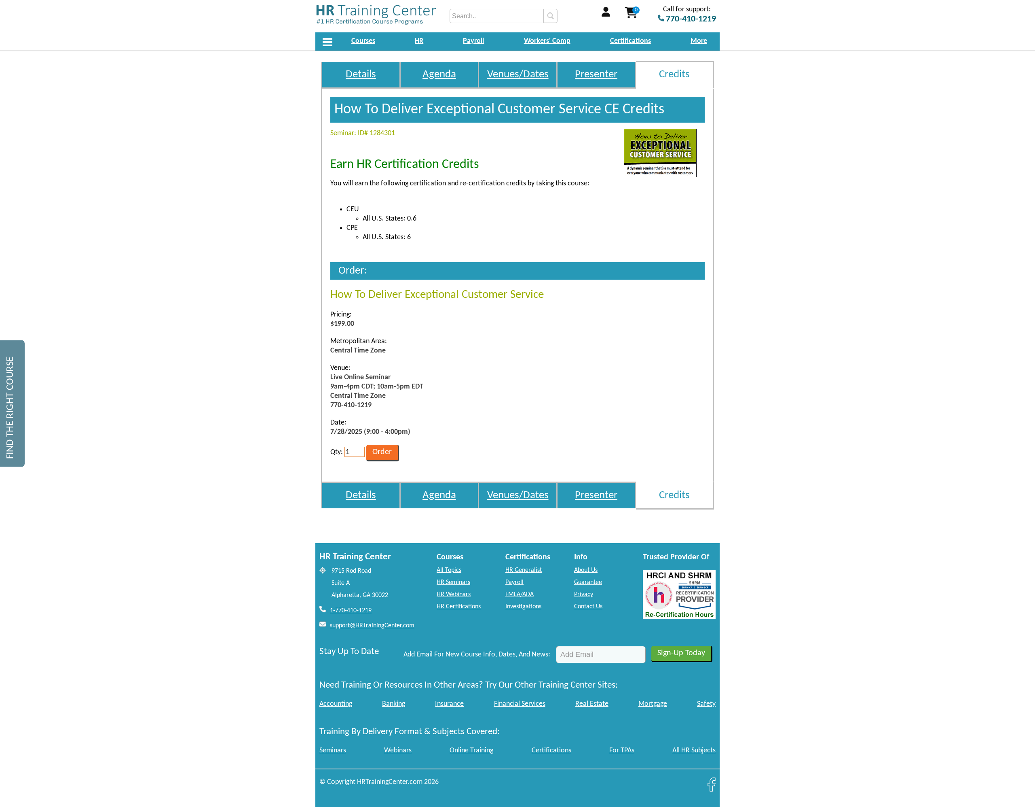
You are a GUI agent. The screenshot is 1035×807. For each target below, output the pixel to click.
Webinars (398, 750)
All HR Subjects (694, 750)
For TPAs (621, 750)
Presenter (596, 74)
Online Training (471, 750)
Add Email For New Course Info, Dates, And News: (476, 654)
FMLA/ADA (519, 594)
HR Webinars (454, 594)
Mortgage (652, 704)
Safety (706, 704)
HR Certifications (459, 606)
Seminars (332, 750)
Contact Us (588, 606)
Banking (393, 704)
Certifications (630, 41)
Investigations (523, 606)
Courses (363, 41)
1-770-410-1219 (351, 610)
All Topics (449, 570)
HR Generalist (523, 570)
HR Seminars (453, 582)
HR (419, 41)
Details (361, 74)
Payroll (473, 41)
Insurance (449, 704)
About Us (586, 570)
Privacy (583, 594)
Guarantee (588, 582)
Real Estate (591, 704)
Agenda (439, 74)
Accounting (335, 704)
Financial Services (519, 704)
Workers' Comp (547, 41)
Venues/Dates (518, 74)
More (699, 41)
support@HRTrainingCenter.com (372, 625)
